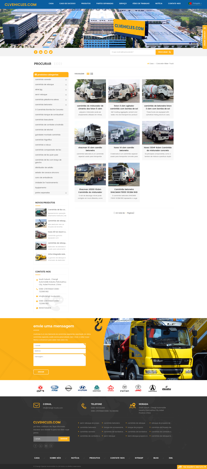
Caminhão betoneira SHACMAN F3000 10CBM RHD (124, 191)
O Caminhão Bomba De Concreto (49, 109)
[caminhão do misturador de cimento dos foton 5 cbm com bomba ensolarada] (90, 91)
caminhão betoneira (43, 104)
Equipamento (40, 187)
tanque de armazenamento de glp (115, 427)
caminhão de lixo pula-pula (46, 155)
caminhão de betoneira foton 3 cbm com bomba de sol (158, 107)
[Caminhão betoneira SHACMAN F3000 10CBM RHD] (124, 174)
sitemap (139, 458)
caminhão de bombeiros (137, 432)
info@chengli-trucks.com (49, 296)
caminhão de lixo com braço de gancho (48, 161)
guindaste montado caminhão (47, 134)
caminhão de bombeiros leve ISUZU (115, 432)
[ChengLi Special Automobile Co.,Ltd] (20, 4)
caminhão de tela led (44, 129)
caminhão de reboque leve (162, 436)
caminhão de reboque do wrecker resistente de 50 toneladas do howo (57, 220)
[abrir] (204, 37)
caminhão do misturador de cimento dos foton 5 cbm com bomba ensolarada (90, 107)
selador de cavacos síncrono (47, 172)
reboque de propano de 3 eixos (163, 423)
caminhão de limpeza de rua (163, 427)
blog (155, 458)
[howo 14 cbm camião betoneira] (124, 132)
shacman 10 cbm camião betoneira (90, 149)
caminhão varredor (43, 79)
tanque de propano (135, 427)
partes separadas (104, 3)
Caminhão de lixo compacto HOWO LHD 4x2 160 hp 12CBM (57, 209)
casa (51, 3)
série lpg (38, 89)
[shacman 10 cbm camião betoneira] (90, 132)
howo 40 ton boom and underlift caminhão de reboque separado (57, 232)
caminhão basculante (44, 119)
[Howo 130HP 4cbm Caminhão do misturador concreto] (157, 132)
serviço (123, 3)
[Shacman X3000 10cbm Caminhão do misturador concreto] (90, 174)
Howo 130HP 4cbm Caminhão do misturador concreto (158, 149)
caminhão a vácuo (43, 144)
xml (171, 458)
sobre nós (55, 458)
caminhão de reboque (44, 84)
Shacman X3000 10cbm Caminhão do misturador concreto (90, 191)
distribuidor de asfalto (44, 167)
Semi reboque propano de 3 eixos (139, 436)
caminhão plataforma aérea (47, 99)
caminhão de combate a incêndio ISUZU (91, 436)
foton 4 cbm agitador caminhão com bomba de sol (124, 107)
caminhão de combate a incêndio (49, 124)
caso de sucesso (67, 3)
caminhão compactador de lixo (48, 149)
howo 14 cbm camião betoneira (124, 149)
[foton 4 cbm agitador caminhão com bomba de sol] (124, 91)
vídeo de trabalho (141, 3)
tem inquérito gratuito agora (193, 467)
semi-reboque (41, 94)
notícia (158, 3)
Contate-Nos (174, 3)
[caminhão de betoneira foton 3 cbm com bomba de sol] (157, 91)
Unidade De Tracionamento (46, 182)
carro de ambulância (43, 177)
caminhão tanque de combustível (49, 114)
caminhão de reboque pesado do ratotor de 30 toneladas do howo (57, 243)
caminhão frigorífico (43, 139)
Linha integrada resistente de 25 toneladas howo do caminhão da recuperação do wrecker (57, 254)
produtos (86, 3)
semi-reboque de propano (90, 423)
